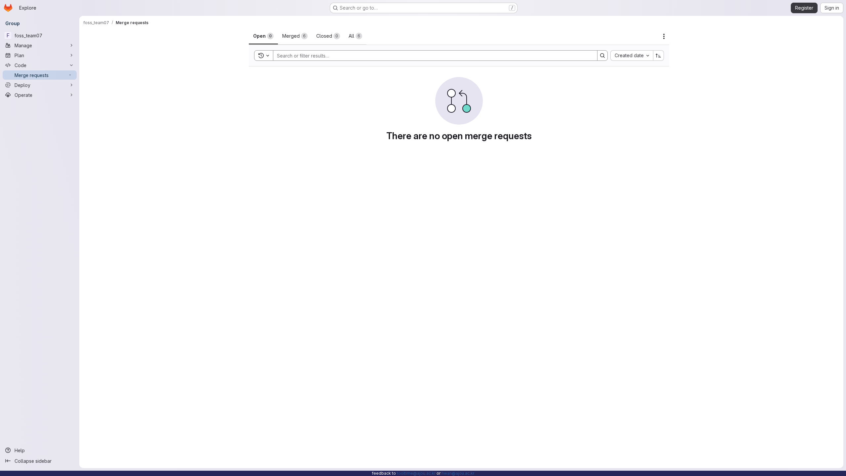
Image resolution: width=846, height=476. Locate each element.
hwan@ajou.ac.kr (458, 473)
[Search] (602, 55)
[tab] (263, 36)
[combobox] (631, 55)
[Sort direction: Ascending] (658, 55)
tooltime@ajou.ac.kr (416, 473)
